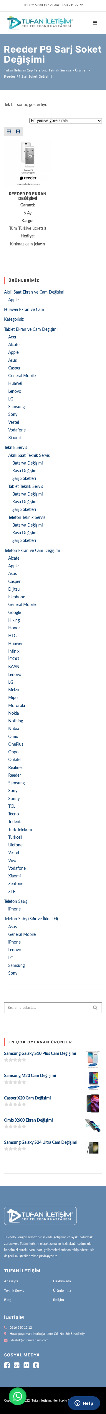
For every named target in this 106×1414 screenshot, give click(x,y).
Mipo (13, 698)
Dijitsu (14, 589)
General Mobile (22, 376)
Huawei (15, 384)
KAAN (13, 667)
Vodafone (17, 430)
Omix (13, 737)
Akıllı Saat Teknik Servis (29, 456)
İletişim (58, 1299)
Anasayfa (11, 1281)
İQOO (13, 659)
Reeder (14, 775)
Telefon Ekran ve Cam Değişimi (32, 551)
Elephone (16, 597)
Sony (12, 415)
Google (14, 613)
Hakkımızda (62, 1281)
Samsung (16, 407)
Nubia (13, 729)
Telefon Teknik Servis (26, 518)
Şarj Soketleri (24, 479)
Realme (14, 768)
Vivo (12, 861)
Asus (12, 361)
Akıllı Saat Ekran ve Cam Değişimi (34, 292)
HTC (12, 636)
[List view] (17, 131)
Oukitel (14, 760)
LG (10, 399)
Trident (14, 822)
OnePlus (15, 744)
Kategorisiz (14, 319)
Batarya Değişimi (27, 463)
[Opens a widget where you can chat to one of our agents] (84, 1403)
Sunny (14, 799)
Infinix (13, 651)
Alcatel (14, 345)
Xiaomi (14, 438)
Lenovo (14, 392)
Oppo (13, 752)
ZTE (11, 892)
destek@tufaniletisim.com (29, 1340)
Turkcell (15, 837)
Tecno (13, 814)
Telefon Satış (15, 902)
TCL (11, 806)
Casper (14, 368)
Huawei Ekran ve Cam (24, 310)
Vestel (13, 423)
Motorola (16, 706)
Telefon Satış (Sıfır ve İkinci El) (31, 919)
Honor (14, 628)
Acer (12, 337)
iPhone (14, 909)
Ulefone (15, 845)
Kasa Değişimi (24, 471)
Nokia (13, 713)
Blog (7, 1299)
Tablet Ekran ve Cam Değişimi (30, 330)
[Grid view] (8, 131)
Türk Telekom (20, 830)
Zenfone (15, 884)
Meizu (13, 690)
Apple (13, 300)
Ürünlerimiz (62, 1290)
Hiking (14, 620)
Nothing (15, 721)
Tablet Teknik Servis (25, 487)
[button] (17, 1396)
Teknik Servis (15, 448)
